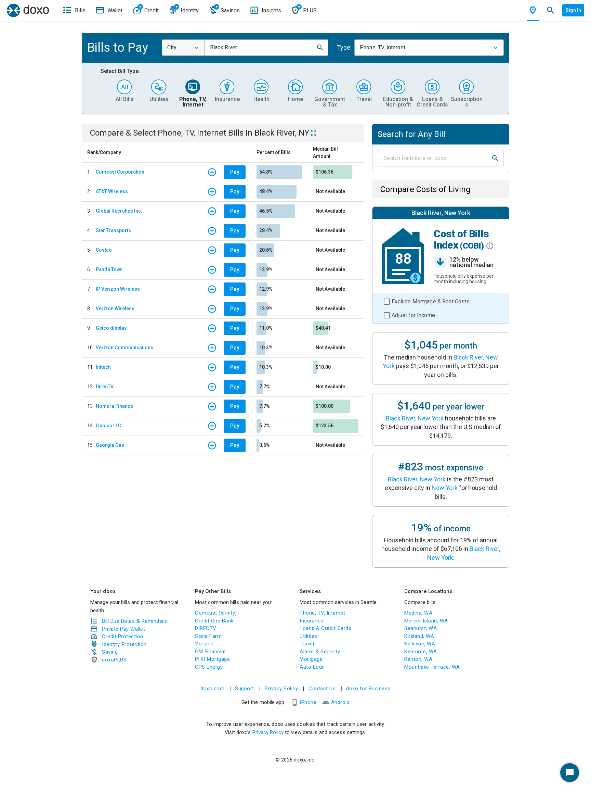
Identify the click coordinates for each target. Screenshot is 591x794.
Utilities (308, 636)
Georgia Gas (110, 445)
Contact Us (322, 688)
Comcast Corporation (120, 172)
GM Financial (210, 651)
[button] (320, 47)
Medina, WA (418, 613)
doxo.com (212, 688)
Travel (307, 644)
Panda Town (109, 269)
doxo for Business (368, 688)
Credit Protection (122, 636)
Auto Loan (312, 667)
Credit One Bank (214, 621)
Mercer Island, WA (426, 621)
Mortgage (311, 659)
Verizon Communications (124, 347)
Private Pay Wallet (123, 629)
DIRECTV (205, 628)
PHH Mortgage (212, 659)
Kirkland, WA (419, 636)
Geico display (111, 328)
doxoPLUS (114, 660)
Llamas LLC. (109, 425)
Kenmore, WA (420, 651)
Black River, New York (415, 418)
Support (244, 688)
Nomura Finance (114, 406)
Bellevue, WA (419, 644)
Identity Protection (124, 644)
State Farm (208, 636)
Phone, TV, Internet (322, 613)
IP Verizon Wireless (118, 289)
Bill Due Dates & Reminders (134, 621)
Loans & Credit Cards (325, 628)
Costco (104, 250)
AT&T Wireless (112, 191)
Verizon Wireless (115, 308)
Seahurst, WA (420, 628)
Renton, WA (418, 659)
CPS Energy (209, 667)
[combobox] (183, 47)
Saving (110, 652)
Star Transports (113, 230)
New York (445, 487)
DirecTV (105, 386)
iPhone (308, 702)
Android (340, 702)
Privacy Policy (281, 688)
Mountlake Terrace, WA (432, 667)
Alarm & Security (320, 651)
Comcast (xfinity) (216, 613)
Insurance (312, 621)
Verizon (204, 644)
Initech (103, 367)
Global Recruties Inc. (119, 211)
